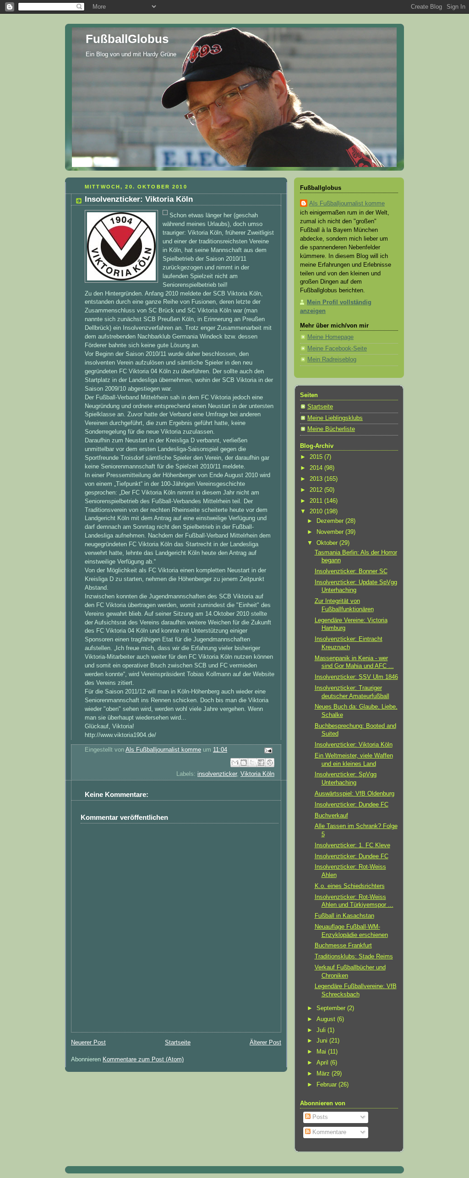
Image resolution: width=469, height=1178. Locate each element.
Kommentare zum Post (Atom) (143, 1059)
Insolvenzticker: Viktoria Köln (354, 745)
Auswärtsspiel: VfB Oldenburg (354, 794)
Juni (322, 1041)
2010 (317, 511)
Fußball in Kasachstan (344, 916)
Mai (322, 1052)
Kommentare (328, 1132)
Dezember (330, 521)
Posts (319, 1117)
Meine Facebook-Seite (337, 348)
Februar (327, 1084)
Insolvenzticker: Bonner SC (351, 571)
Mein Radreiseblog (331, 359)
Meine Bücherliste (331, 429)
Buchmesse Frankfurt (343, 945)
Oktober (327, 543)
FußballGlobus (127, 39)
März (324, 1073)
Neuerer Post (88, 1042)
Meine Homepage (330, 337)
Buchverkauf (331, 815)
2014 (317, 468)
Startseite (178, 1042)
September (331, 1008)
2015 (317, 457)
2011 (317, 501)
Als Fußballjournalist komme (347, 203)
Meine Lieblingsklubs (335, 418)
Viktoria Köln (257, 774)
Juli (321, 1030)
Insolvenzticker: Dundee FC (351, 804)
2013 (317, 479)
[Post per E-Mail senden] (267, 750)
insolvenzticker (217, 774)
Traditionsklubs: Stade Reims (354, 956)
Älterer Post (265, 1042)
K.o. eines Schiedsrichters (350, 886)
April (323, 1063)
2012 (317, 490)
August (326, 1019)
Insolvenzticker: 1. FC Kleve (352, 845)
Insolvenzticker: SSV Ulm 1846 (356, 677)
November (330, 532)
